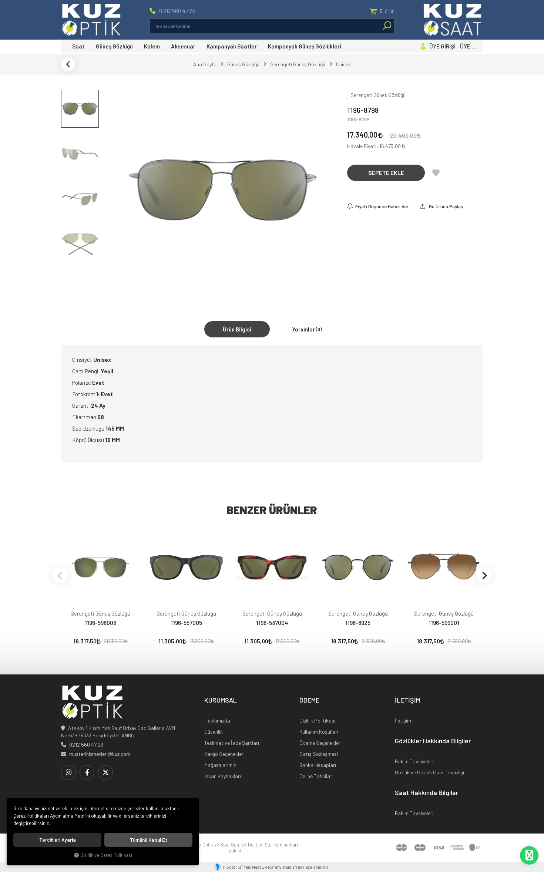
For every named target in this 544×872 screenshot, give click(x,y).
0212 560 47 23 (86, 744)
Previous (60, 575)
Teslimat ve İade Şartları (231, 743)
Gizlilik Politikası (317, 720)
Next (484, 575)
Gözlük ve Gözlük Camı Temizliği (429, 772)
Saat (78, 46)
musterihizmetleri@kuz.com (99, 754)
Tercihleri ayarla (57, 840)
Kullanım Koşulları (318, 731)
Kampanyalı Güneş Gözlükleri (304, 46)
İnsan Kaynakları (222, 776)
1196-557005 (186, 622)
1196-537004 (272, 622)
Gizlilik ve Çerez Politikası (106, 855)
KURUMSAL (220, 700)
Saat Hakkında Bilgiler (426, 793)
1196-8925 (357, 622)
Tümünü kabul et (148, 840)
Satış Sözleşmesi (318, 754)
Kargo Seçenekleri (224, 754)
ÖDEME (309, 700)
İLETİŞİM (407, 700)
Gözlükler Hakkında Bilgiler (433, 741)
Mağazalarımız (220, 765)
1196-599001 (444, 622)
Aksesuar (183, 46)
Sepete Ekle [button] (386, 172)
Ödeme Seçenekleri (320, 743)
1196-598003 (100, 622)
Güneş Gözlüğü (114, 46)
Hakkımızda (217, 720)
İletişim (403, 720)
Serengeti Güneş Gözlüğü (100, 613)
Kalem (152, 46)
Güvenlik (213, 731)
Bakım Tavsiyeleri (414, 761)
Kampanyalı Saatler (231, 46)
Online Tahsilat (315, 776)
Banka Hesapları (317, 765)
